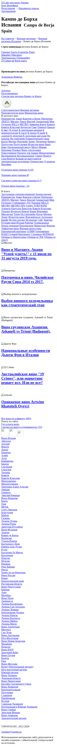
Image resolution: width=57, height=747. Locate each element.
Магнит (14, 121)
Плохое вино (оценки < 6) (15, 186)
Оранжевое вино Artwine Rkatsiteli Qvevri (22, 404)
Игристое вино (36, 144)
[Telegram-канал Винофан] (5, 435)
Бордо (4, 501)
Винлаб (31, 121)
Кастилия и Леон (10, 544)
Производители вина (12, 113)
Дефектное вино (10, 228)
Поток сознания (10, 225)
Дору (4, 592)
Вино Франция (9, 498)
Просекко (6, 150)
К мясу (5, 130)
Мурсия (5, 561)
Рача (3, 661)
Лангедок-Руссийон (12, 526)
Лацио (4, 449)
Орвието (42, 127)
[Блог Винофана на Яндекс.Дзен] (13, 435)
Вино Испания (9, 529)
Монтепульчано (9, 484)
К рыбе (41, 133)
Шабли (5, 515)
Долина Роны (8, 524)
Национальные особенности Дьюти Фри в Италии (25, 352)
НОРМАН (48, 234)
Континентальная (10, 689)
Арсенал (5, 90)
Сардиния (6, 466)
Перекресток (8, 118)
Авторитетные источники (15, 161)
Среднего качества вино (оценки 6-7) (21, 180)
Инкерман (42, 211)
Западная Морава (10, 712)
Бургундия (7, 512)
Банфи (4, 220)
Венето (5, 446)
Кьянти (51, 124)
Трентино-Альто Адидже (14, 486)
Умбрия (5, 489)
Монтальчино (8, 481)
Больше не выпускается (28, 158)
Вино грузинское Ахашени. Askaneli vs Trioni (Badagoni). (26, 329)
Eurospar (36, 202)
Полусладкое (20, 144)
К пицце (32, 133)
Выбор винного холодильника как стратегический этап (27, 303)
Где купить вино (10, 424)
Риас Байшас (8, 566)
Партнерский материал (13, 231)
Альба (4, 455)
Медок (4, 506)
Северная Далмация (12, 704)
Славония (6, 695)
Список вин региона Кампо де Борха (21, 96)
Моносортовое (47, 153)
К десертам (16, 135)
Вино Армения (9, 715)
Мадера (12, 141)
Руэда (4, 549)
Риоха (4, 569)
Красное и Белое (32, 118)
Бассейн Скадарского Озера (16, 684)
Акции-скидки (43, 194)
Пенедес (5, 558)
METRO (24, 124)
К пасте (23, 133)
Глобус (29, 205)
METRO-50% (18, 205)
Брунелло (26, 127)
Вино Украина (9, 675)
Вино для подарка (31, 150)
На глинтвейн (17, 138)
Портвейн (22, 141)
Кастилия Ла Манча (12, 552)
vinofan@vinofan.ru (11, 731)
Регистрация (8, 8)
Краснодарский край (12, 581)
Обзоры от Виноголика (14, 237)
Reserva (47, 155)
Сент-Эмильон (9, 509)
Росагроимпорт (9, 93)
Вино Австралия (10, 635)
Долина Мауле (9, 624)
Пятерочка (47, 118)
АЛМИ (31, 231)
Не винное (31, 220)
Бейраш (5, 589)
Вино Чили (7, 598)
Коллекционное (25, 155)
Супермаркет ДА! (21, 202)
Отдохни (6, 124)
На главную (7, 38)
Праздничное (26, 225)
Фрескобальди (33, 217)
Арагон (5, 532)
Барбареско (7, 461)
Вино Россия (8, 575)
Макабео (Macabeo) (11, 55)
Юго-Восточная (9, 638)
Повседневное (9, 153)
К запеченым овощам (30, 130)
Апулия (5, 444)
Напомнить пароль (29, 8)
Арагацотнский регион (13, 718)
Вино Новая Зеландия (13, 641)
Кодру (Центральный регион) (17, 666)
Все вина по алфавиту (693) (16, 418)
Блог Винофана (9, 5)
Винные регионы (26, 38)
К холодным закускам (35, 135)
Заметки (48, 220)
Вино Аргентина (10, 626)
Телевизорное (41, 222)
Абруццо (6, 441)
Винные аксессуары (30, 228)
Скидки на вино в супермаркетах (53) (21, 427)
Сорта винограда (10, 110)
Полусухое (7, 144)
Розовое (16, 150)
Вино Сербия (8, 709)
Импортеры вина (34, 113)
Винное (51, 225)
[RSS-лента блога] (20, 435)
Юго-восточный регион (14, 669)
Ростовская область (11, 584)
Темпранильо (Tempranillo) (15, 58)
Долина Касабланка (12, 604)
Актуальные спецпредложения (18, 194)
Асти (4, 458)
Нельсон (5, 646)
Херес (31, 141)
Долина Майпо (9, 621)
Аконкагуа (7, 601)
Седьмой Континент (19, 234)
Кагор (4, 141)
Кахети (5, 658)
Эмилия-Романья (10, 495)
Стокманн (36, 234)
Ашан (19, 118)
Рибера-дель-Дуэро (11, 546)
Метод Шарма (39, 147)
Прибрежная (8, 698)
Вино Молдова (9, 664)
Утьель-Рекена (9, 541)
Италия (20, 222)
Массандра (7, 214)
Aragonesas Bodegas (11, 77)
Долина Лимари (10, 609)
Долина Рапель (9, 615)
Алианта (6, 208)
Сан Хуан (6, 632)
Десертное (41, 141)
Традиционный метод (19, 147)
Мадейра (6, 595)
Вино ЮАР (7, 649)
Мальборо (6, 644)
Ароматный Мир (45, 121)
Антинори (47, 217)
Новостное (40, 225)
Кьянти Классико (10, 127)
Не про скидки (17, 220)
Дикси (22, 121)
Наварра (5, 564)
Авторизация (8, 11)
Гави (34, 127)
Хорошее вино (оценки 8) (15, 175)
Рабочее (29, 222)
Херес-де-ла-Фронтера (13, 572)
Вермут (52, 141)
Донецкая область (11, 678)
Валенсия (6, 538)
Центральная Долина (12, 612)
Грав (3, 504)
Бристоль (27, 208)
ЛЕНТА (5, 121)
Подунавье (7, 692)
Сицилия (6, 469)
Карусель (16, 208)
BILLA (15, 124)
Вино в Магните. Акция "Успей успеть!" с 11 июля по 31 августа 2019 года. (26, 253)
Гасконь (5, 518)
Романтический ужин (37, 138)
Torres (17, 214)
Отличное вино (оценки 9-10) (17, 169)
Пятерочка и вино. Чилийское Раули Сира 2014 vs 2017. (27, 279)
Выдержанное (8, 155)
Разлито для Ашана (27, 153)
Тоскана (5, 211)
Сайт (40, 220)
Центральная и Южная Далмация (19, 706)
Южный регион (9, 672)
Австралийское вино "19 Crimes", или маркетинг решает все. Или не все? (22, 378)
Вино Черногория (11, 681)
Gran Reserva (8, 158)
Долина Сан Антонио (13, 606)
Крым (33, 211)
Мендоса (6, 629)
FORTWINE (40, 205)
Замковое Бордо (37, 124)
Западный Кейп (9, 652)
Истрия (5, 701)
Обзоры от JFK (35, 237)
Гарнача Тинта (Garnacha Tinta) (18, 52)
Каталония (7, 555)
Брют (48, 144)
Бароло (51, 127)
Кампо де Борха (9, 535)
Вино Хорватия (9, 686)
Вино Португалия (11, 586)
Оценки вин (36, 161)
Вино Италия (8, 438)
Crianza (39, 155)
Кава (3, 147)
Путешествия (8, 222)
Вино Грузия (8, 655)
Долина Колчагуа (10, 618)
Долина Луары (9, 521)
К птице (13, 130)
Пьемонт (6, 452)
